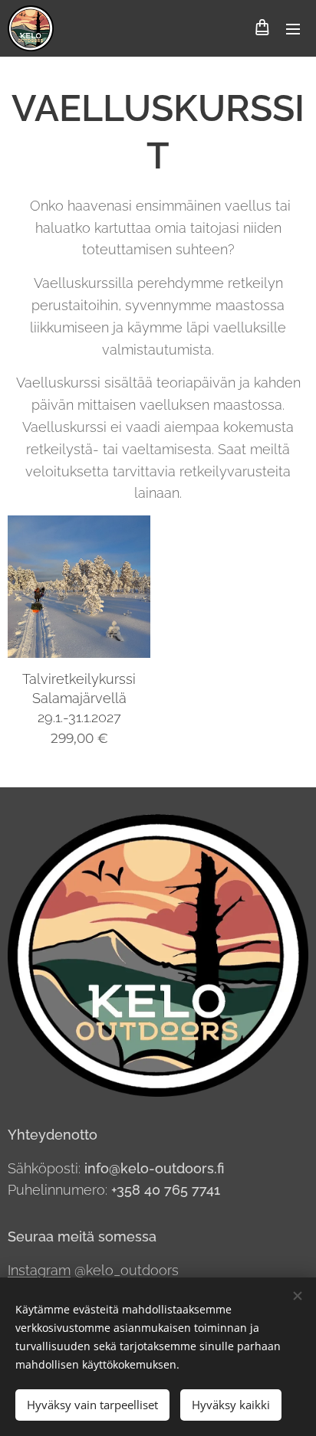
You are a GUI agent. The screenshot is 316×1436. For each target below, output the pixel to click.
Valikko (293, 28)
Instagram (39, 1270)
